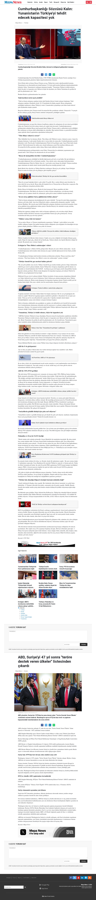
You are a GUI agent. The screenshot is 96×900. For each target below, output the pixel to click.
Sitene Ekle (33, 877)
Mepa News (18, 23)
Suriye (26, 671)
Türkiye (26, 23)
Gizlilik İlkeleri (26, 877)
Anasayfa (8, 877)
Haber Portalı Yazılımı (49, 896)
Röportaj (63, 2)
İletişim (19, 877)
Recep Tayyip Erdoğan (26, 617)
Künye (14, 877)
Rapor (46, 2)
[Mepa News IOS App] (44, 888)
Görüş (36, 2)
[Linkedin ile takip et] (82, 877)
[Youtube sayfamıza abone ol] (78, 877)
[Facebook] (42, 74)
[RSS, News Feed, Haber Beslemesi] (90, 877)
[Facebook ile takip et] (71, 877)
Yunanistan (24, 618)
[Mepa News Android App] (44, 885)
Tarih (50, 2)
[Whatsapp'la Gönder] (54, 74)
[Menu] (90, 2)
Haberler (30, 2)
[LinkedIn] (50, 74)
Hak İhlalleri (70, 2)
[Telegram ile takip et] (86, 877)
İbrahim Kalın (24, 615)
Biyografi (56, 2)
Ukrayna (23, 613)
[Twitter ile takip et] (74, 877)
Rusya (22, 611)
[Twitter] (46, 74)
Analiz (41, 2)
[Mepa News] (13, 2)
